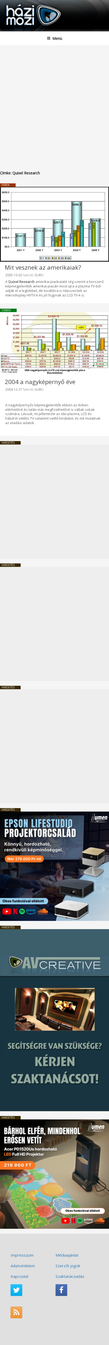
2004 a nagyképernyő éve (40, 382)
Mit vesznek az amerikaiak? (43, 267)
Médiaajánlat (67, 1255)
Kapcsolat (20, 1276)
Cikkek (6, 310)
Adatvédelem (23, 1265)
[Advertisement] (54, 103)
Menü (57, 38)
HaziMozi (16, 4)
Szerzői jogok (68, 1265)
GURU (38, 275)
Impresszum (22, 1255)
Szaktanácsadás (70, 1276)
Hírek (6, 185)
